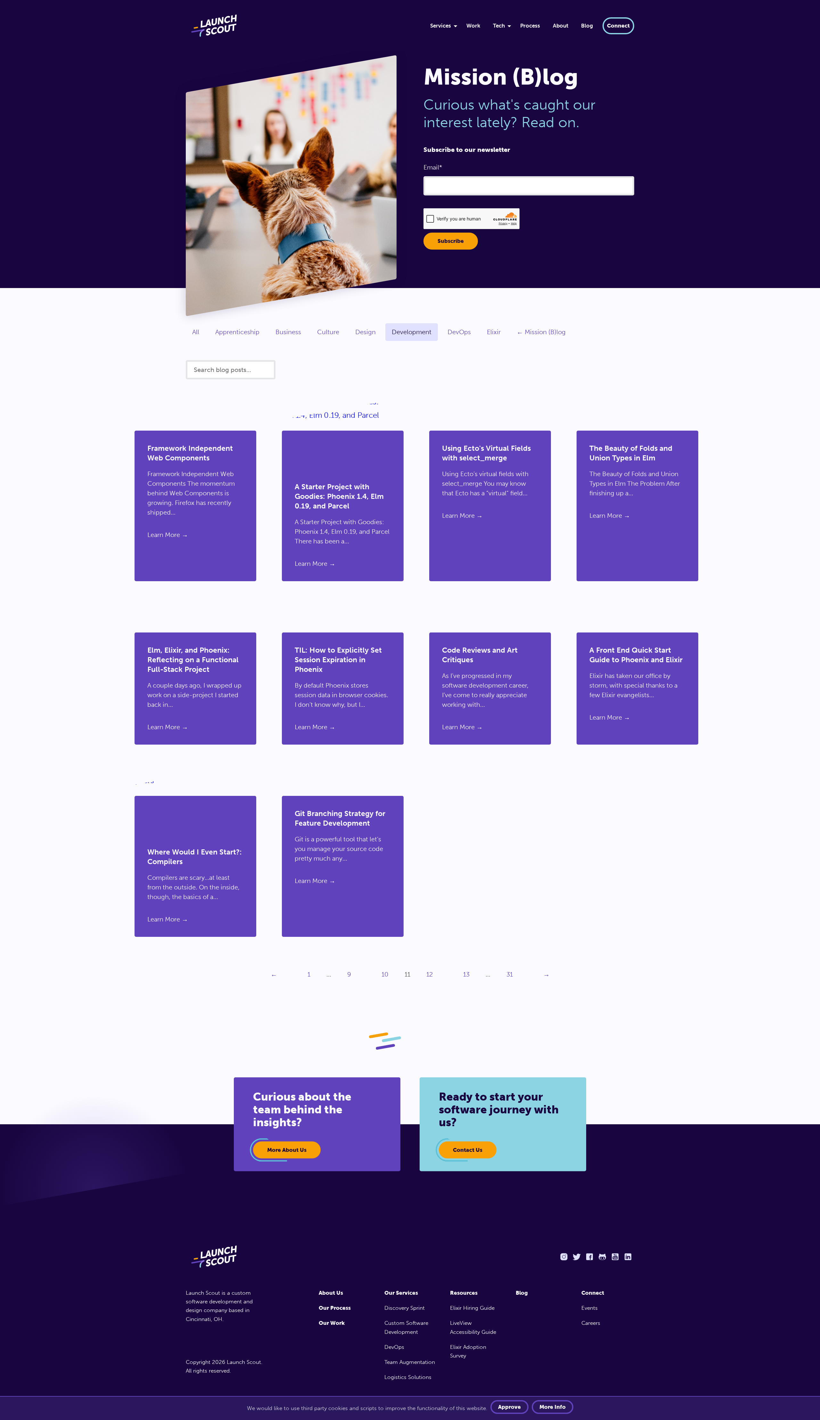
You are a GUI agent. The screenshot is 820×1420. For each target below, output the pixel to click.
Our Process (335, 1308)
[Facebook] (589, 1257)
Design (365, 332)
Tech (499, 25)
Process (530, 25)
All (195, 332)
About (560, 25)
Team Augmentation (409, 1362)
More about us (287, 1150)
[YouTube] (615, 1257)
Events (589, 1308)
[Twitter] (576, 1257)
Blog (587, 25)
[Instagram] (563, 1257)
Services (440, 25)
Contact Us (467, 1150)
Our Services (401, 1293)
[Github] (602, 1257)
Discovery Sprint (404, 1308)
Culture (328, 332)
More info (552, 1407)
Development (411, 332)
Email (431, 167)
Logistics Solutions (407, 1377)
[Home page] (226, 1256)
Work (473, 25)
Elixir (494, 332)
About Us (331, 1293)
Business (288, 332)
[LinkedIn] (627, 1257)
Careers (590, 1323)
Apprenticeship (237, 332)
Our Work (332, 1323)
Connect (618, 25)
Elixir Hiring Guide (472, 1308)
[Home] (300, 25)
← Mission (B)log (541, 332)
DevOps (459, 332)
